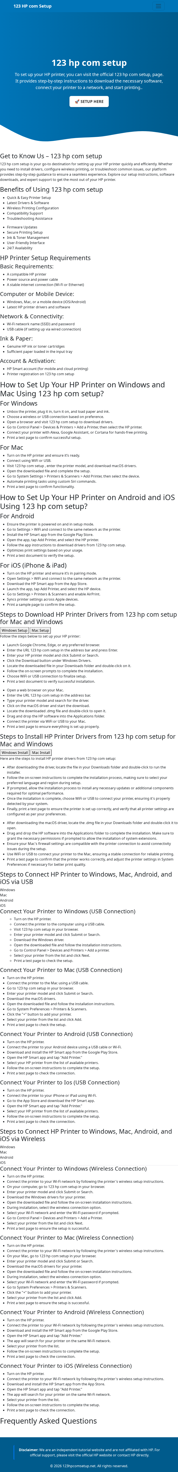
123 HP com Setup (32, 6)
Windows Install (15, 752)
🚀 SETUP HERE (89, 101)
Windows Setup (14, 630)
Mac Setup (40, 630)
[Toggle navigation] (158, 6)
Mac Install (41, 752)
